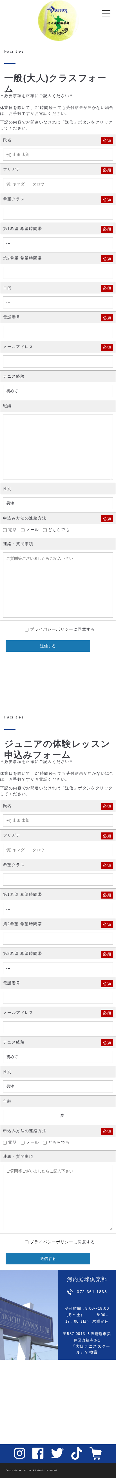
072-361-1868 (92, 1291)
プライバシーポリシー (51, 629)
